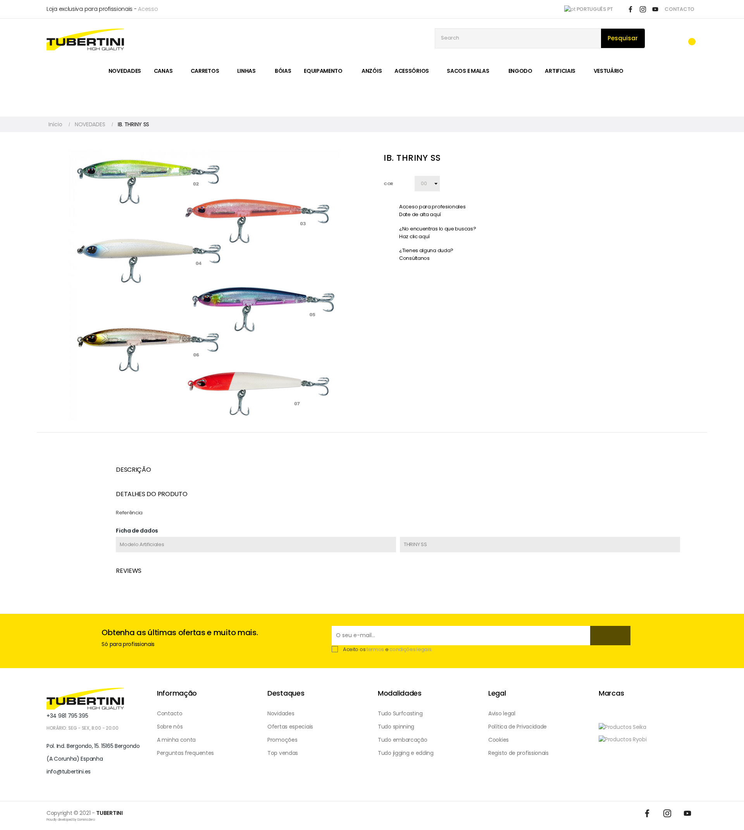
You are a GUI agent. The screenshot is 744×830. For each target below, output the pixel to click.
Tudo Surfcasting (400, 713)
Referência (129, 512)
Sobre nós (170, 726)
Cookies (498, 740)
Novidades (280, 713)
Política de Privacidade (517, 726)
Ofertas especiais (290, 726)
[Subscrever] (610, 635)
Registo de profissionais (518, 753)
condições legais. (410, 649)
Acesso (148, 9)
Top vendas (282, 753)
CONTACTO (679, 9)
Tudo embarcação (402, 740)
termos (375, 649)
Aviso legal (501, 713)
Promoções (282, 740)
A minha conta (176, 740)
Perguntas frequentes (185, 753)
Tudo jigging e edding (406, 753)
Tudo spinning (396, 726)
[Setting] (673, 38)
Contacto (170, 713)
